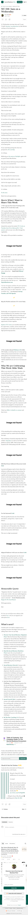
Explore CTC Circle (6, 325)
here (7, 615)
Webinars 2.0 (17, 350)
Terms (14, 908)
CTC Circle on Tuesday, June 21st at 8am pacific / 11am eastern (13, 228)
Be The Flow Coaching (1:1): (11, 717)
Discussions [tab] (12, 843)
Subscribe (19, 2)
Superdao (8, 441)
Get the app (19, 910)
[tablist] (7, 822)
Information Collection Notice (17, 899)
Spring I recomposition (12, 26)
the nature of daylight (14, 156)
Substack (8, 913)
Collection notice (19, 908)
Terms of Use (17, 898)
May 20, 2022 (18, 798)
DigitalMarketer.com (7, 282)
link (2, 466)
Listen (24, 15)
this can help (11, 150)
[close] (24, 865)
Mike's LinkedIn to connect (14, 410)
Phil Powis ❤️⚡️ (8, 14)
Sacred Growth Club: (9, 699)
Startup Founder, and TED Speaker (11, 292)
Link (12, 513)
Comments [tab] (4, 822)
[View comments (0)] (6, 19)
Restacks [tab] (11, 822)
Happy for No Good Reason (8, 600)
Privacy (10, 908)
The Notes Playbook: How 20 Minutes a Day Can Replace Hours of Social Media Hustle (10, 849)
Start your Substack (11, 910)
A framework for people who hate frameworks (9, 853)
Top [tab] (3, 843)
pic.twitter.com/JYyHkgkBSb (17, 793)
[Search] (25, 843)
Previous (6, 809)
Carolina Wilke (7, 857)
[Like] (2, 19)
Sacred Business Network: (11, 665)
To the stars (4, 193)
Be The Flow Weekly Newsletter (10, 6)
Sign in (25, 2)
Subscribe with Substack (15, 893)
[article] (14, 853)
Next (23, 809)
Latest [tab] (6, 843)
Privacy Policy (15, 901)
